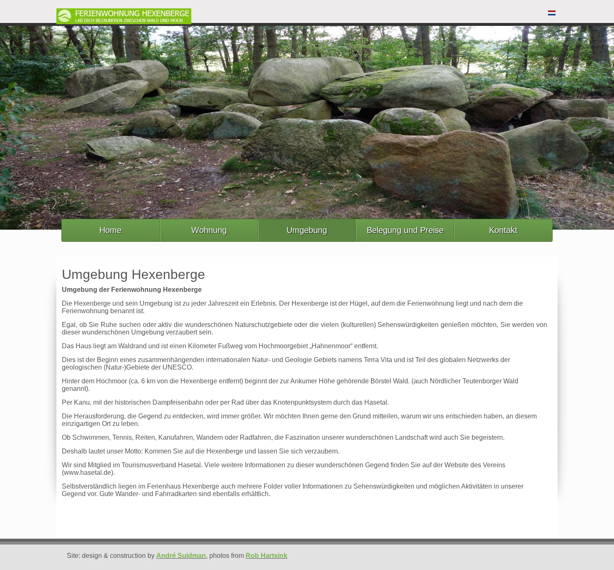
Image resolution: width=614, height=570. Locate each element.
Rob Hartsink (266, 555)
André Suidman (181, 555)
